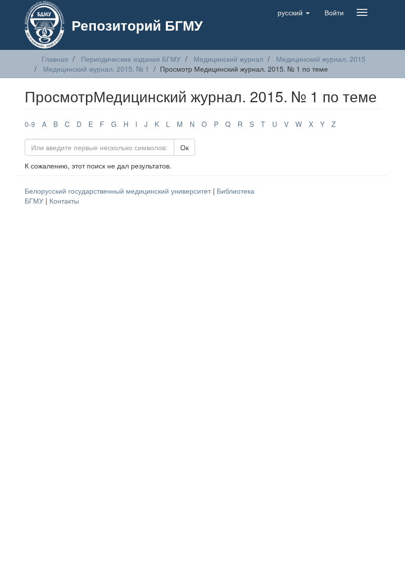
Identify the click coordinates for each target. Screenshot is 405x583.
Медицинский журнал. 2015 (320, 59)
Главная (54, 59)
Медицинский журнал (228, 59)
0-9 (30, 124)
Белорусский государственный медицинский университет (119, 191)
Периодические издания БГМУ (131, 59)
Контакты (64, 201)
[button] (293, 12)
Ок (184, 147)
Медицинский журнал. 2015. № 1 (96, 69)
